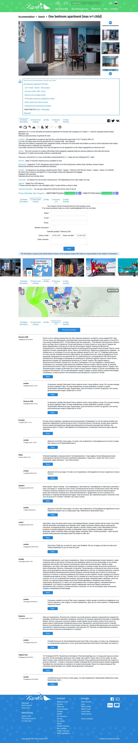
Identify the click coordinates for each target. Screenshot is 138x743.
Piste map (60, 707)
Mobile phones (86, 714)
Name (47, 213)
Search (41, 16)
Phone (47, 223)
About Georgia (86, 702)
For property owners (29, 718)
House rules (26, 708)
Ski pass (60, 704)
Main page (25, 703)
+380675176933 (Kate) (91, 193)
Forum (114, 9)
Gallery (59, 724)
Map (106, 9)
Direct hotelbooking (36, 121)
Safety (59, 714)
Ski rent (59, 719)
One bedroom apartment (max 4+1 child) (75, 16)
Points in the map (63, 731)
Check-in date (44, 235)
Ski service (61, 721)
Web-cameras (62, 728)
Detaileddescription (24, 121)
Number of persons (42, 228)
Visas (83, 704)
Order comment (43, 239)
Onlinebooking (66, 121)
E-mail (47, 218)
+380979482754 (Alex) (55, 193)
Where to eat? (86, 709)
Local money (85, 711)
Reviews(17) (57, 121)
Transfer (60, 711)
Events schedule (87, 719)
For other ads (26, 721)
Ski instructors (62, 716)
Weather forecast (63, 726)
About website (27, 705)
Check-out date (69, 235)
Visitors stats (26, 716)
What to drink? (86, 707)
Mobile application (63, 733)
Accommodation (26, 16)
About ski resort (62, 702)
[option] (59, 48)
